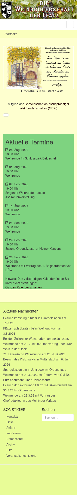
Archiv (10, 444)
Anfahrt (11, 427)
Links (9, 422)
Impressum (14, 433)
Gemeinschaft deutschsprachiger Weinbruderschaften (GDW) (44, 106)
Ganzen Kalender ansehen (23, 287)
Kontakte (12, 416)
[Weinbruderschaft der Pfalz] (38, 9)
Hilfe (9, 450)
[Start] (6, 114)
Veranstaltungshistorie (20, 455)
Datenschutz (14, 439)
